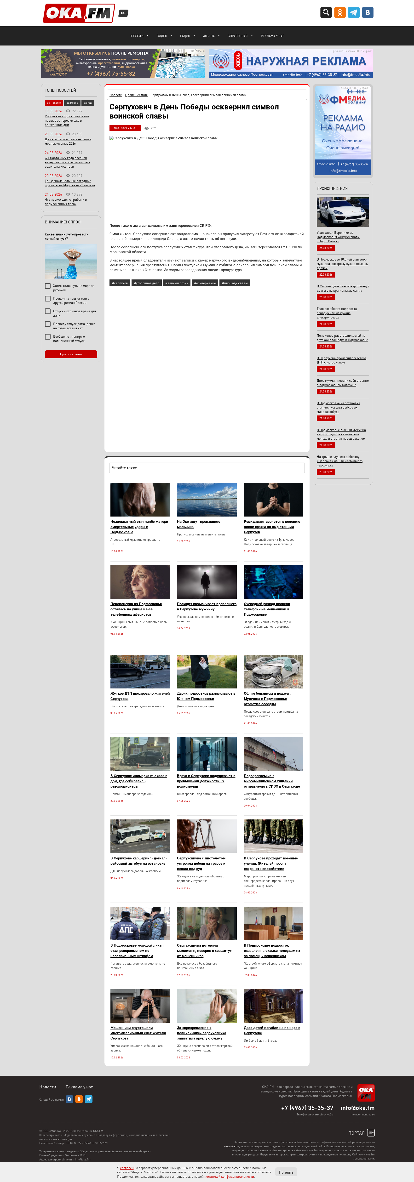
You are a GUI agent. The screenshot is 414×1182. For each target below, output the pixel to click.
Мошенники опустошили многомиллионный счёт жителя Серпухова (138, 1033)
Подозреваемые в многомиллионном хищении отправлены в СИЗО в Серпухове (272, 781)
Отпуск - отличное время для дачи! (75, 313)
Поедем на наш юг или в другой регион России (71, 300)
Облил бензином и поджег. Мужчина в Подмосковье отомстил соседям (267, 698)
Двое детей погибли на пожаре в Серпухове (272, 1030)
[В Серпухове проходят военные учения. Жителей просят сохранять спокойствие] (273, 852)
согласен (127, 1167)
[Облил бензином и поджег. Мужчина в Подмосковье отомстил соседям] (273, 687)
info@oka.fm (358, 1107)
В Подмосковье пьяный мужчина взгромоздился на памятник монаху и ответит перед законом (341, 433)
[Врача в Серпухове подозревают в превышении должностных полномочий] (206, 769)
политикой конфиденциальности (229, 1176)
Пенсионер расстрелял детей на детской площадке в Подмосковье (342, 337)
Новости (137, 36)
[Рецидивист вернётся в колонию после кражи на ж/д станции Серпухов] (273, 515)
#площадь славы (235, 283)
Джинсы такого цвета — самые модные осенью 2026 (68, 141)
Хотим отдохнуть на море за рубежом (73, 287)
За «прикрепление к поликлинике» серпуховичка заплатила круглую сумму (201, 1033)
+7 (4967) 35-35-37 (307, 1107)
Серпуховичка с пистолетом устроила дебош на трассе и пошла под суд (201, 863)
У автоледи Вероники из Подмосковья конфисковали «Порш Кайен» (338, 236)
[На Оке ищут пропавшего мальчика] (206, 515)
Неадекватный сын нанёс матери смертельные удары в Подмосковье (139, 526)
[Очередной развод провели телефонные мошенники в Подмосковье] (273, 598)
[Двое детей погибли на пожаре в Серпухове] (273, 1021)
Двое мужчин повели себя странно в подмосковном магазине (343, 382)
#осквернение (205, 283)
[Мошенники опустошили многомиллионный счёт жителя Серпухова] (140, 1021)
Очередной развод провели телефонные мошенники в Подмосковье (267, 609)
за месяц (72, 102)
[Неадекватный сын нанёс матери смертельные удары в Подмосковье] (140, 515)
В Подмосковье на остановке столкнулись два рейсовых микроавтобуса (338, 407)
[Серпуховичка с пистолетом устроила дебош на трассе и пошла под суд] (206, 852)
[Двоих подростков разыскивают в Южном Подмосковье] (206, 687)
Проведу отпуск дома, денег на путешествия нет (74, 325)
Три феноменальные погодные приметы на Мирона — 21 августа (70, 182)
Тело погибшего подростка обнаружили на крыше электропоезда (337, 312)
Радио (185, 36)
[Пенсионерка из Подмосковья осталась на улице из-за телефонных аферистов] (140, 598)
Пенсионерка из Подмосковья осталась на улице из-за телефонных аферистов (136, 609)
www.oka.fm (231, 1146)
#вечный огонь (176, 283)
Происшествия (136, 94)
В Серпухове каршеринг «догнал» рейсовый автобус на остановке (138, 861)
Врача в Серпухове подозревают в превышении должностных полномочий (206, 781)
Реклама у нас (272, 36)
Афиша (209, 36)
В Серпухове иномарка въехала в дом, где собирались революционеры (138, 781)
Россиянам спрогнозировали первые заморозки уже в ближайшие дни (67, 120)
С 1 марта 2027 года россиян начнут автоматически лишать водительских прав (67, 161)
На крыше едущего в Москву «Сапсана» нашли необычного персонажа (339, 460)
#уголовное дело (146, 283)
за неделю (54, 102)
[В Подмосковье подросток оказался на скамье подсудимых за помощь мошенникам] (273, 939)
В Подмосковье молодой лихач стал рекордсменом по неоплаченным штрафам (136, 950)
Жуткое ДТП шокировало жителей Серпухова (140, 696)
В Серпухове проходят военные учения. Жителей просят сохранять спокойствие (271, 863)
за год (88, 102)
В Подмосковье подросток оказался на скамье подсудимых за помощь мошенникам (272, 950)
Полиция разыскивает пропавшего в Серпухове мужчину (206, 606)
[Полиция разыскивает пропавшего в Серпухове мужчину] (206, 598)
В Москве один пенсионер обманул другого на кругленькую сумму (343, 288)
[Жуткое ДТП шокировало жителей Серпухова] (140, 687)
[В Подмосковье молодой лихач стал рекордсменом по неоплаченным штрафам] (140, 939)
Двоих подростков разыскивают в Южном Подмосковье (206, 696)
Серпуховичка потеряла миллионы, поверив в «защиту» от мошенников (204, 950)
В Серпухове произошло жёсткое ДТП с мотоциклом (341, 360)
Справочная (238, 36)
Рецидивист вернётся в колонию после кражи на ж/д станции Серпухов (272, 526)
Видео (162, 36)
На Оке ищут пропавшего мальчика (198, 524)
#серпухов (120, 283)
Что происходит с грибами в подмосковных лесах (66, 201)
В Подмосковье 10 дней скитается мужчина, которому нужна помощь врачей (342, 263)
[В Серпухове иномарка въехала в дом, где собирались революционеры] (140, 769)
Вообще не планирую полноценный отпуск (69, 338)
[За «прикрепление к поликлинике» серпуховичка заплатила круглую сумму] (206, 1021)
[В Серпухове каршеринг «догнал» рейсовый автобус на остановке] (140, 852)
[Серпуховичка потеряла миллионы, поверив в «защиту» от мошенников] (206, 939)
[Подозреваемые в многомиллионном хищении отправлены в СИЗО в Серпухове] (273, 769)
